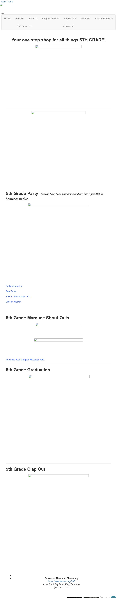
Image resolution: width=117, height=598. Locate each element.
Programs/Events (50, 18)
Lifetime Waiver (13, 301)
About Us (19, 18)
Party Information (14, 286)
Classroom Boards (104, 18)
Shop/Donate (70, 18)
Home (7, 18)
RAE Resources (24, 26)
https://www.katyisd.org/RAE (61, 581)
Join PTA (33, 18)
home (10, 1)
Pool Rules (11, 291)
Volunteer (85, 18)
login (3, 1)
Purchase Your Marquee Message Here (25, 359)
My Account (68, 26)
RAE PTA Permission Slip (18, 296)
